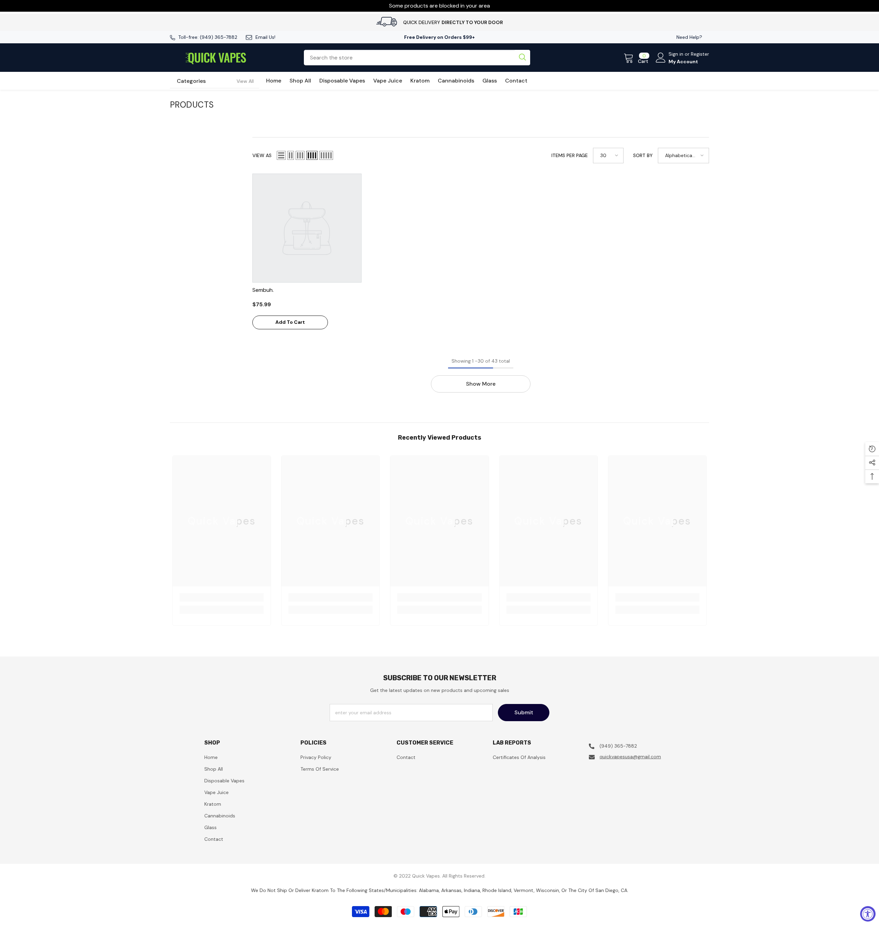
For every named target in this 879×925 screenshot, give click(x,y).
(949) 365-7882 (218, 37)
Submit (523, 712)
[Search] (417, 57)
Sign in (677, 54)
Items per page (569, 155)
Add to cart (290, 322)
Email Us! (265, 37)
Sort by (643, 155)
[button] (281, 155)
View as (262, 155)
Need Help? (689, 37)
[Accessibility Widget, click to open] (868, 914)
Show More (480, 383)
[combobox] (409, 57)
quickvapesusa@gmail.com (630, 756)
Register (700, 54)
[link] (222, 597)
